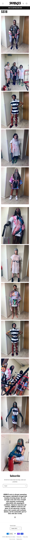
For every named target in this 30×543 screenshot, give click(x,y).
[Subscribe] (25, 486)
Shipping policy (19, 539)
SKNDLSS (6, 536)
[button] (3, 3)
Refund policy (19, 536)
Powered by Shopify (12, 536)
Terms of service (12, 539)
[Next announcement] (27, 7)
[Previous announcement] (2, 7)
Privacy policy (25, 536)
